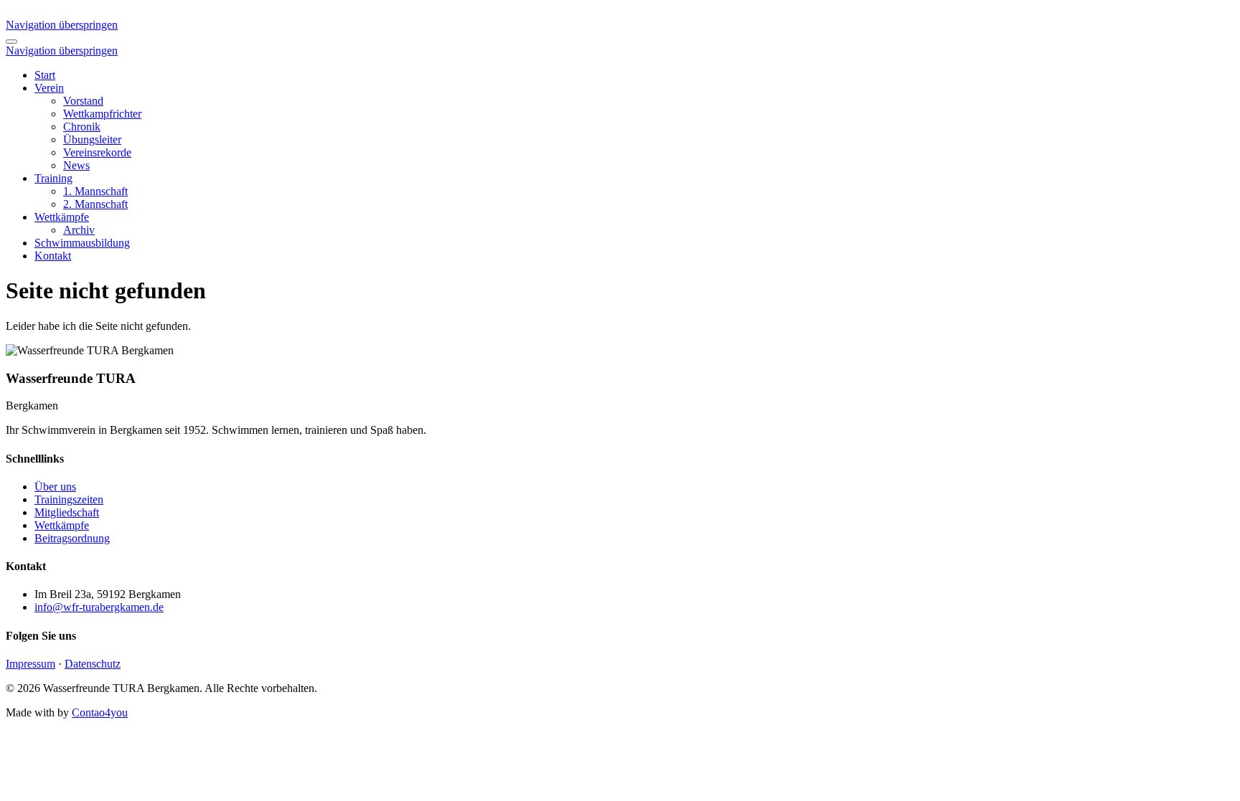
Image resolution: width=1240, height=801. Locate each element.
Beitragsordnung (72, 538)
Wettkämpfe (61, 217)
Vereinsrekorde (97, 152)
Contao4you (100, 712)
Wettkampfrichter (102, 114)
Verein (49, 88)
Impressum (30, 664)
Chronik (81, 126)
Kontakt (52, 256)
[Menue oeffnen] (11, 41)
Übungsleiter (92, 139)
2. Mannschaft (95, 204)
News (76, 165)
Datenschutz (93, 664)
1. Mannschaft (95, 191)
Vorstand (83, 101)
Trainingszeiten (68, 499)
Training (53, 178)
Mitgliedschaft (66, 512)
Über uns (55, 486)
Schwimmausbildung (82, 243)
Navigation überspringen (62, 25)
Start (44, 75)
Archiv (79, 230)
